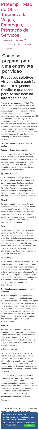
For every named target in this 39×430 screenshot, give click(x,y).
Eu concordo (29, 425)
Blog (20, 44)
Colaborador (8, 48)
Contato (28, 44)
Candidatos (7, 44)
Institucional (8, 40)
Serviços (19, 40)
